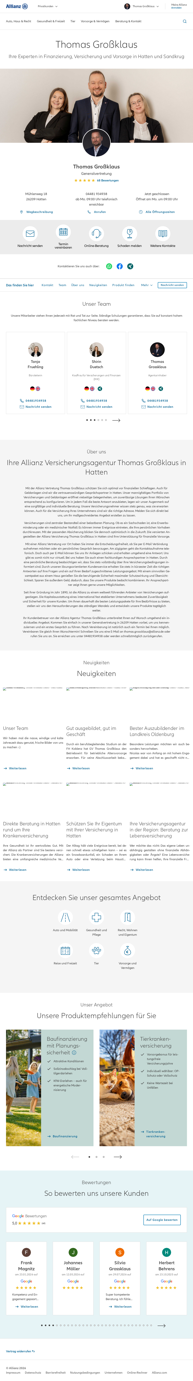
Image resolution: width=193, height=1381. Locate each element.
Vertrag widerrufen (18, 1351)
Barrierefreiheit (56, 1373)
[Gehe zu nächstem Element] (117, 420)
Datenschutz (33, 1373)
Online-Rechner (137, 1373)
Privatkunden (45, 6)
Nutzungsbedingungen (85, 1373)
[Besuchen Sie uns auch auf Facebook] (120, 266)
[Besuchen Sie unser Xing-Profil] (130, 266)
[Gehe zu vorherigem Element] (75, 420)
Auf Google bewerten (162, 1220)
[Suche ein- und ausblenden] (184, 21)
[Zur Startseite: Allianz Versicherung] (17, 6)
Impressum (13, 1373)
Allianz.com (159, 1373)
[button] (96, 142)
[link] (96, 237)
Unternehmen (114, 1373)
